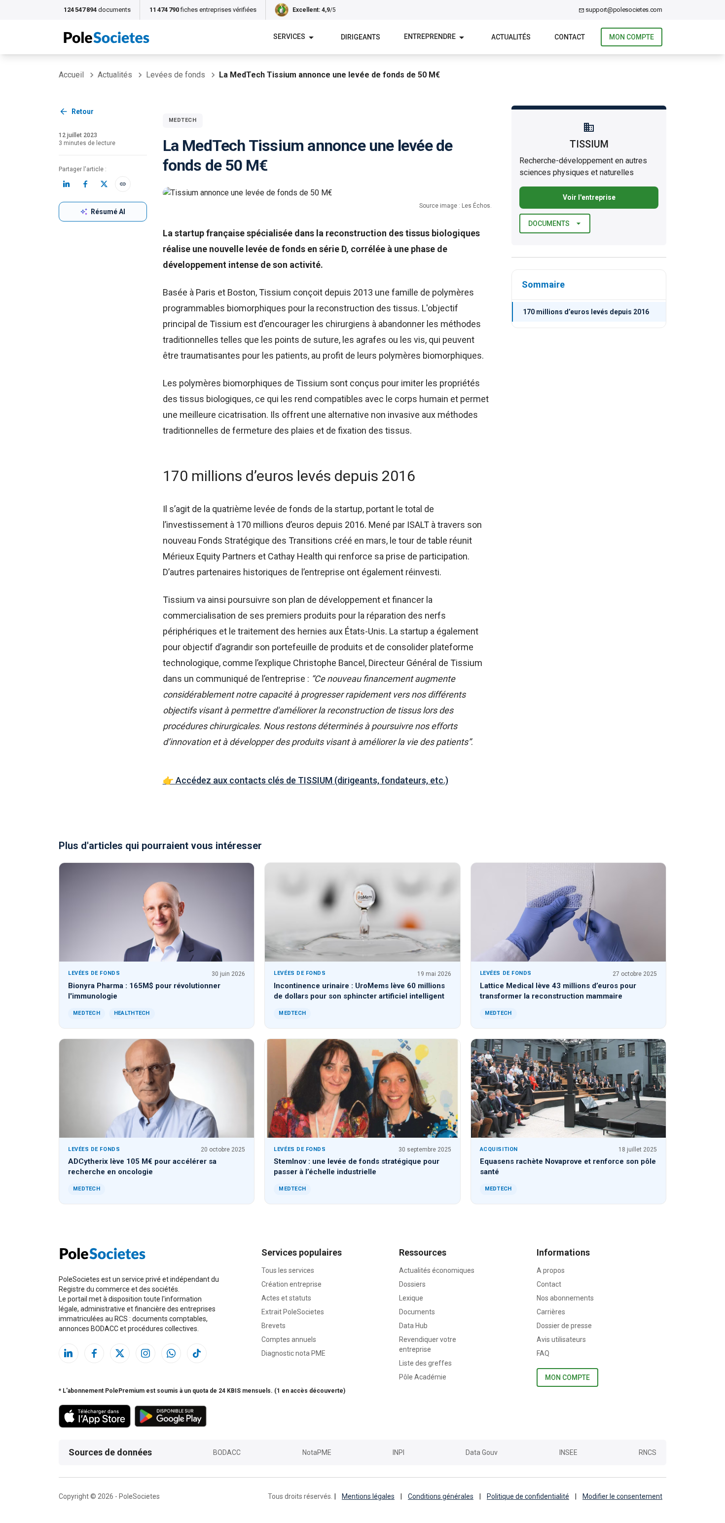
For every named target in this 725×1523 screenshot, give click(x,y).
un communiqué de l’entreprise (244, 678)
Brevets (273, 1326)
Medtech (183, 120)
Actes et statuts (286, 1298)
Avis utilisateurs (561, 1339)
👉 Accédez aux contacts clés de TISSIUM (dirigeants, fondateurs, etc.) (305, 780)
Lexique (411, 1298)
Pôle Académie (422, 1377)
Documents (549, 223)
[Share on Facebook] (85, 184)
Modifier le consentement (622, 1496)
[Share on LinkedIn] (66, 184)
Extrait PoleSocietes (292, 1312)
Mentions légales (368, 1496)
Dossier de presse (564, 1326)
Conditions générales (440, 1496)
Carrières (551, 1312)
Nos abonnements (565, 1298)
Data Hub (413, 1326)
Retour (83, 111)
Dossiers (412, 1284)
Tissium (275, 292)
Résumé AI (108, 212)
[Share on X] (104, 184)
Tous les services (287, 1270)
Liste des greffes (425, 1363)
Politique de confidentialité (528, 1496)
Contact (549, 1284)
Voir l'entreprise (589, 197)
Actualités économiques (436, 1270)
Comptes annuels (288, 1339)
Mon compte (631, 37)
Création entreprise (291, 1284)
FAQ (543, 1353)
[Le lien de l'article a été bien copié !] (123, 184)
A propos (551, 1270)
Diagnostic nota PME (293, 1353)
